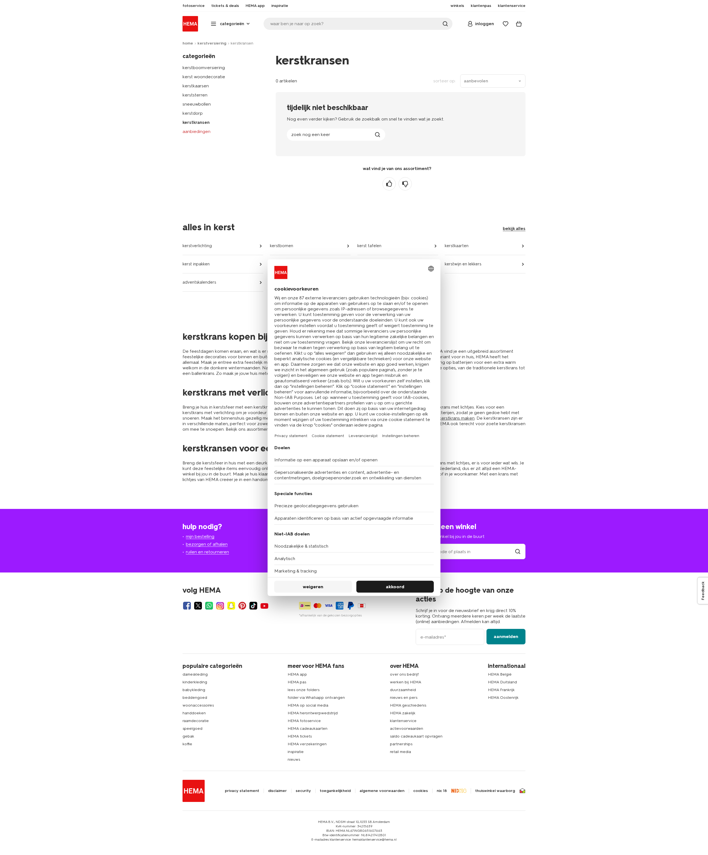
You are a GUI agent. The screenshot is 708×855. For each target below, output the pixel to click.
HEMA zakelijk (402, 713)
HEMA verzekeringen (307, 744)
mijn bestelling (200, 536)
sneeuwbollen (197, 104)
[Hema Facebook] (187, 606)
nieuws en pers (403, 697)
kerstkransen (196, 122)
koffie (187, 744)
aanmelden (506, 636)
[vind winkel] (517, 551)
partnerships (401, 744)
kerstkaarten (456, 245)
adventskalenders (199, 282)
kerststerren (195, 95)
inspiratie (296, 751)
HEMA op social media (308, 705)
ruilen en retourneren (207, 552)
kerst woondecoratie (204, 76)
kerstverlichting (197, 245)
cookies (420, 791)
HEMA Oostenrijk (503, 697)
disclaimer (277, 791)
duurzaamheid (403, 689)
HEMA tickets (300, 736)
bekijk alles (514, 228)
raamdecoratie (196, 720)
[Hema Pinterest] (242, 606)
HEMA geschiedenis (408, 705)
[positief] (389, 183)
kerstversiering (211, 43)
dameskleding (195, 674)
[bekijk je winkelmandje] (518, 23)
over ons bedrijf (404, 674)
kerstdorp (193, 113)
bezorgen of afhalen (207, 544)
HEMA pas (297, 682)
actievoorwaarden (406, 728)
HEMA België (500, 674)
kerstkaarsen (196, 85)
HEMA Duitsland (502, 682)
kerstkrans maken (457, 418)
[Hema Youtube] (264, 606)
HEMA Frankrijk (501, 689)
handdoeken (194, 713)
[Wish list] (505, 23)
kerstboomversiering (204, 67)
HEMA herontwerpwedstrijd (313, 713)
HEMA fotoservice (304, 720)
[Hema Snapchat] (231, 606)
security (303, 791)
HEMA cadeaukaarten (307, 728)
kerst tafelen (369, 245)
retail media (400, 751)
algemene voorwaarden (382, 791)
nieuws (294, 759)
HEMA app (297, 674)
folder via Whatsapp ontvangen (316, 697)
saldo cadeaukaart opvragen (416, 736)
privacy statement (242, 791)
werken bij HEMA (405, 682)
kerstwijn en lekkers (463, 264)
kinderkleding (195, 682)
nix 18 (442, 791)
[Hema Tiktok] (253, 606)
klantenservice (403, 720)
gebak (188, 736)
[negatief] (405, 183)
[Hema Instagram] (220, 606)
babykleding (194, 689)
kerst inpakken (196, 264)
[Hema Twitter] (198, 606)
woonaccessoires (198, 705)
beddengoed (195, 697)
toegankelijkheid (335, 791)
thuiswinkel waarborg (495, 791)
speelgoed (192, 728)
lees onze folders (303, 689)
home (188, 43)
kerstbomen (281, 245)
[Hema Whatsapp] (209, 606)
